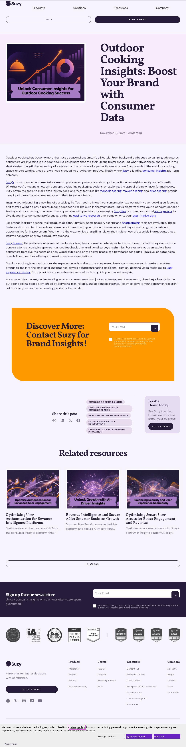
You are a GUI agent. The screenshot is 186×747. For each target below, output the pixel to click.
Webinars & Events (136, 674)
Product (102, 674)
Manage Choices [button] (107, 736)
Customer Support (136, 698)
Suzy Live (120, 211)
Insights (72, 674)
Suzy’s (10, 182)
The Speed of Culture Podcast (142, 686)
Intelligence (74, 669)
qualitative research (86, 215)
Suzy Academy (134, 692)
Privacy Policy (11, 743)
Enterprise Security (77, 686)
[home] (14, 4)
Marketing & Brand (107, 680)
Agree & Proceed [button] (135, 736)
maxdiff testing (133, 191)
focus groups (163, 211)
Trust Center (133, 704)
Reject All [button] (159, 736)
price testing (158, 191)
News (170, 686)
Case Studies (133, 680)
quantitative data (144, 215)
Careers (171, 680)
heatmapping (131, 223)
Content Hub (133, 669)
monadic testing (111, 191)
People (170, 674)
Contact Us (173, 692)
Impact (72, 680)
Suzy (125, 170)
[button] (39, 8)
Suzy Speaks (14, 243)
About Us (172, 669)
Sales (100, 686)
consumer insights (154, 170)
